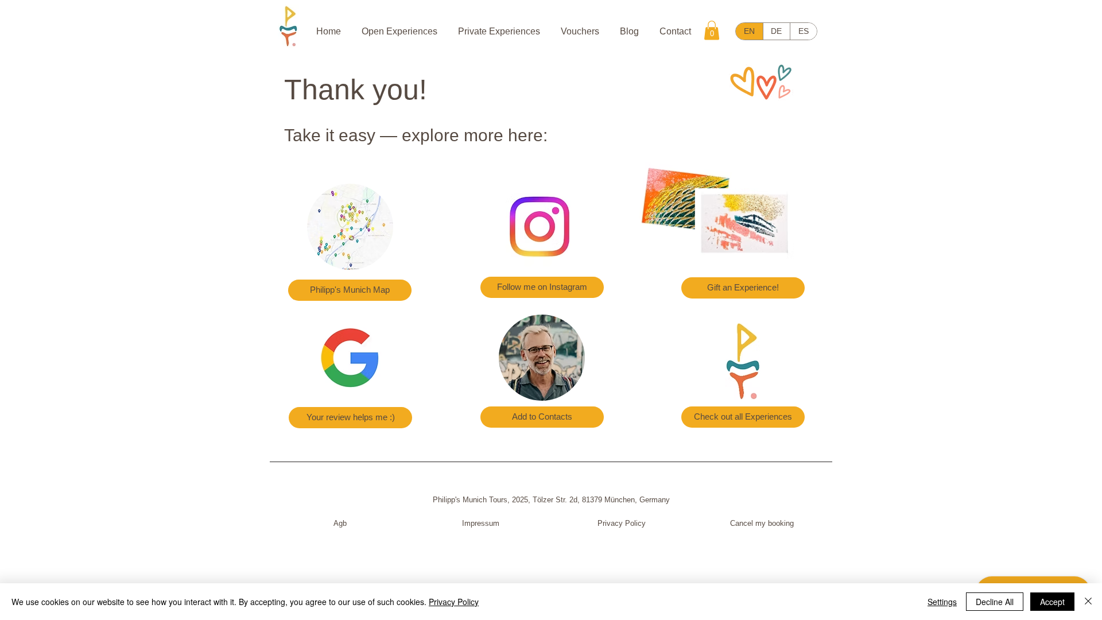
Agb (340, 523)
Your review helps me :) (350, 417)
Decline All (995, 601)
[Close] (1088, 601)
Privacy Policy (621, 523)
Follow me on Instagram (542, 287)
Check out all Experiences (743, 416)
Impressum (480, 523)
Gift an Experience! (743, 287)
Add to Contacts (542, 416)
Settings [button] (942, 601)
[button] (712, 30)
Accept (1052, 601)
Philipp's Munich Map (350, 289)
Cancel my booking (762, 523)
